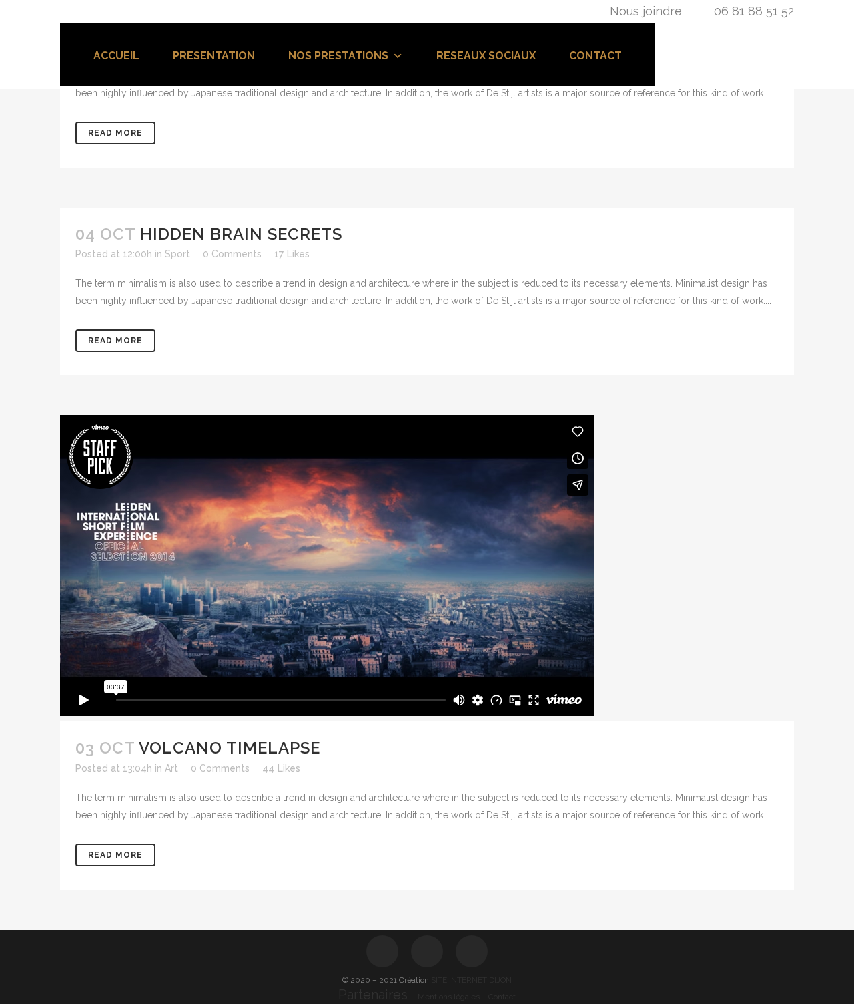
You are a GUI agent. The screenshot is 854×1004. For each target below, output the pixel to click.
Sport (177, 253)
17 (292, 254)
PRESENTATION (214, 55)
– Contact (499, 996)
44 (281, 768)
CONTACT (595, 55)
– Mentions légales (446, 996)
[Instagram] (427, 951)
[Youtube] (472, 951)
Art (171, 768)
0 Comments (232, 253)
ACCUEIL (116, 55)
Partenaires (374, 995)
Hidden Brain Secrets (241, 234)
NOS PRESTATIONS (338, 55)
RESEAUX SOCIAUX (486, 55)
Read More (115, 133)
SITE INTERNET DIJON (471, 980)
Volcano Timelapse (229, 748)
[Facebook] (382, 951)
